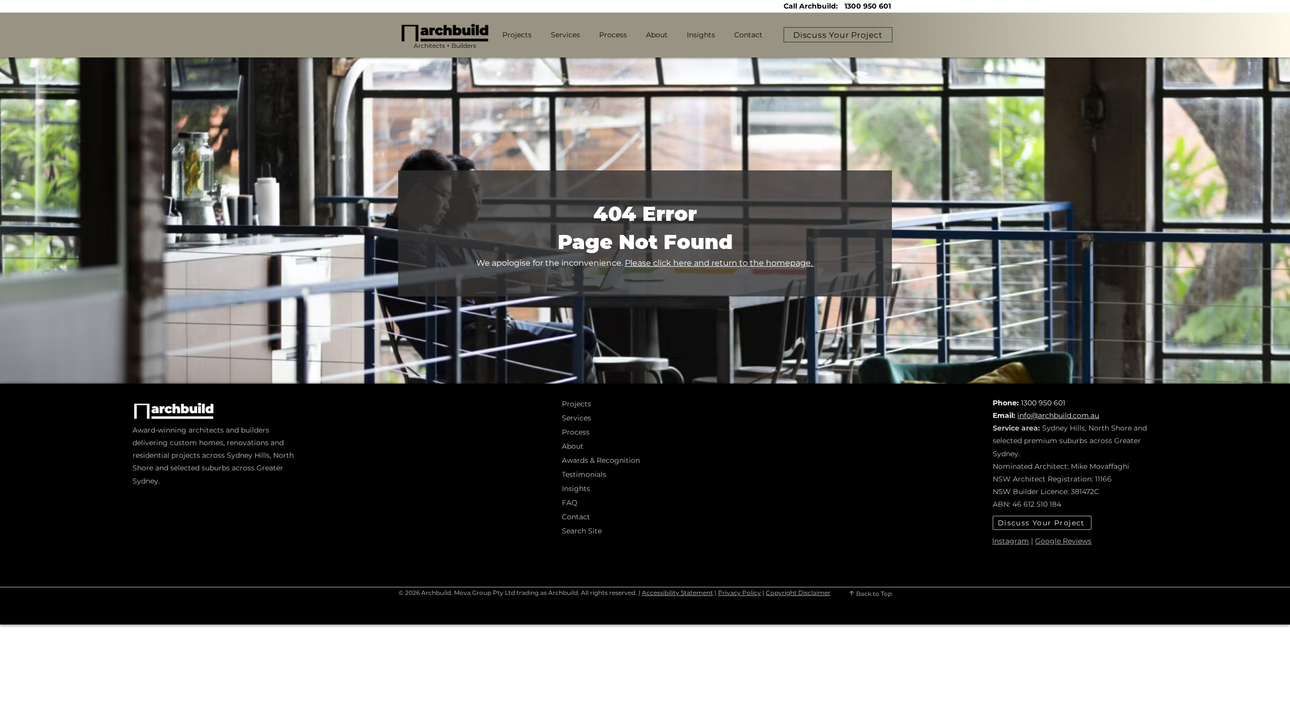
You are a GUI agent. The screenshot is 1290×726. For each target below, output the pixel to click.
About (573, 446)
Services (576, 417)
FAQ (569, 502)
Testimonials (584, 474)
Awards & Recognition (595, 460)
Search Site (582, 530)
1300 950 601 (868, 6)
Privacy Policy (739, 592)
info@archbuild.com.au (1058, 415)
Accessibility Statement (677, 592)
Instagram (1010, 541)
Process (576, 432)
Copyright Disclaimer (798, 592)
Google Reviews (1063, 541)
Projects (576, 403)
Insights (576, 488)
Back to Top (873, 593)
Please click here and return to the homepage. (719, 263)
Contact (576, 516)
